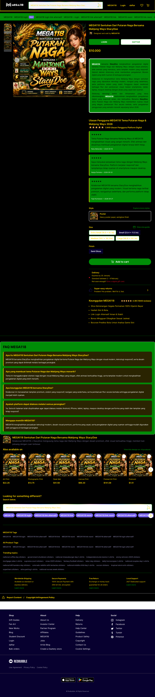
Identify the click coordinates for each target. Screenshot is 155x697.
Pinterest (120, 637)
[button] (8, 28)
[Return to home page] (15, 5)
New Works (14, 628)
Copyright (80, 640)
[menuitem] (8, 17)
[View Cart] (148, 5)
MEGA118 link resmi (143, 17)
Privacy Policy (29, 667)
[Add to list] (23, 456)
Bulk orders (14, 649)
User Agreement (15, 667)
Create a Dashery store (51, 649)
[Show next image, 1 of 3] (82, 60)
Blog (11, 632)
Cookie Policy (42, 667)
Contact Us (81, 645)
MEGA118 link (110, 17)
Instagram (120, 620)
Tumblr (119, 632)
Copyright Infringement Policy (40, 597)
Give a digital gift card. (116, 281)
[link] (9, 515)
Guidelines (80, 632)
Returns (79, 624)
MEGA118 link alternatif (91, 17)
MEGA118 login (23, 17)
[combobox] (66, 5)
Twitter (119, 628)
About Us (44, 620)
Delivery (79, 620)
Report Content (14, 597)
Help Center (81, 628)
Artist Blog (45, 645)
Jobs (42, 640)
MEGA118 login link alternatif (49, 17)
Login (11, 640)
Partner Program (48, 628)
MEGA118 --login (71, 17)
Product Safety (82, 636)
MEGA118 (8, 17)
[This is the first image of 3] (17, 60)
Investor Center (47, 624)
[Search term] (99, 5)
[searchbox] (77, 507)
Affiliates (44, 632)
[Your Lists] (142, 5)
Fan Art (12, 624)
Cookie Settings (83, 649)
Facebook (120, 624)
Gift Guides (14, 620)
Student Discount (17, 636)
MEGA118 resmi (125, 17)
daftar (12, 645)
